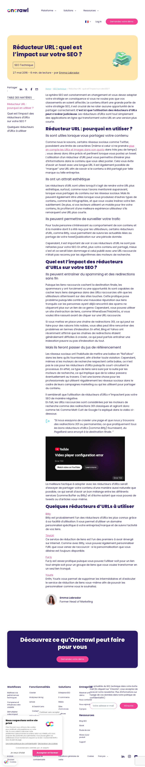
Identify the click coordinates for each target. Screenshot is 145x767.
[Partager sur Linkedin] (21, 89)
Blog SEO (83, 721)
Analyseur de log (36, 697)
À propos (82, 709)
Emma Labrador (69, 72)
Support (82, 742)
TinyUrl (50, 535)
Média (61, 702)
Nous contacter (85, 700)
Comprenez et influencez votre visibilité (13, 704)
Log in (99, 21)
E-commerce (63, 697)
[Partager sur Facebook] (31, 89)
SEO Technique (23, 65)
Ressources (90, 10)
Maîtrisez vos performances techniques (13, 695)
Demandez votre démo (121, 21)
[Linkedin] (123, 756)
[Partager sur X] (26, 89)
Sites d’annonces (63, 707)
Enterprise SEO (64, 693)
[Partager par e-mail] (36, 89)
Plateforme (47, 10)
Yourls (49, 575)
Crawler (32, 693)
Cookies (90, 756)
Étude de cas (84, 730)
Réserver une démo (84, 694)
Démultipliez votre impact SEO (12, 714)
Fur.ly (49, 557)
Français (101, 756)
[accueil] (17, 10)
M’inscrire (128, 705)
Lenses (32, 702)
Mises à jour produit (84, 736)
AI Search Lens (38, 706)
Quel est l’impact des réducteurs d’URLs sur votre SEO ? (20, 117)
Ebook (81, 725)
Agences (62, 714)
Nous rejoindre (85, 704)
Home (48, 89)
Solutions (68, 10)
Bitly (48, 514)
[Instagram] (129, 756)
